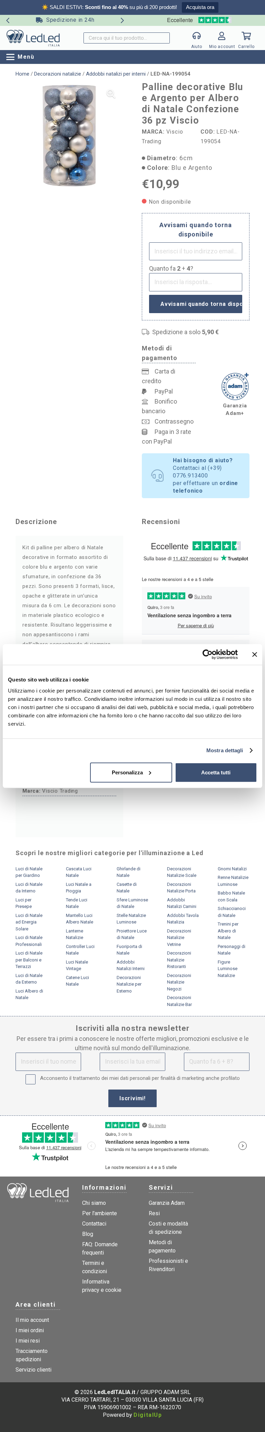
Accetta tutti (215, 772)
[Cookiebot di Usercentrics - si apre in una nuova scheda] (207, 654)
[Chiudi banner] (254, 654)
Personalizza (127, 772)
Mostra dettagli (224, 750)
